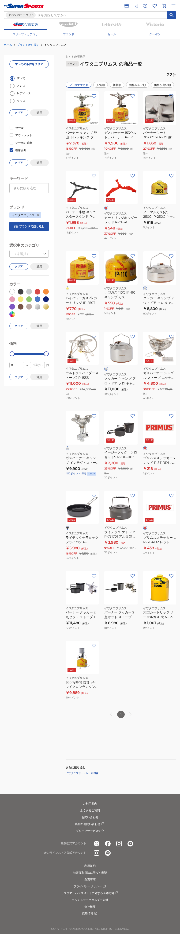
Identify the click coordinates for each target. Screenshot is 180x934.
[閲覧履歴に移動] (145, 6)
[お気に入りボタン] (94, 96)
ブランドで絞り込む (32, 226)
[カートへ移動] (164, 6)
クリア (19, 112)
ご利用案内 (90, 803)
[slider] (12, 353)
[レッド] (106, 208)
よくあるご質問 (90, 810)
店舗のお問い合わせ (87, 824)
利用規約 (90, 866)
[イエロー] (67, 288)
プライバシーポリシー (88, 886)
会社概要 (90, 906)
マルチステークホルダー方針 (90, 900)
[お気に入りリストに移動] (155, 6)
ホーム (8, 45)
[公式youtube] (130, 843)
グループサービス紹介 (90, 831)
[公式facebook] (108, 843)
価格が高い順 (162, 85)
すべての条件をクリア (29, 64)
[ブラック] (67, 528)
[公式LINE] (108, 853)
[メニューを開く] (173, 6)
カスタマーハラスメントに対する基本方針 (87, 893)
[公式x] (96, 843)
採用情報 (87, 913)
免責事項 (90, 879)
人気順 (100, 85)
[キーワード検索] (171, 15)
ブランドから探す (28, 45)
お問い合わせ (90, 817)
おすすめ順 (81, 85)
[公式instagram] (119, 843)
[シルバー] (145, 288)
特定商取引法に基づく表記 (90, 872)
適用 (39, 112)
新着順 (117, 85)
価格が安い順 (137, 85)
